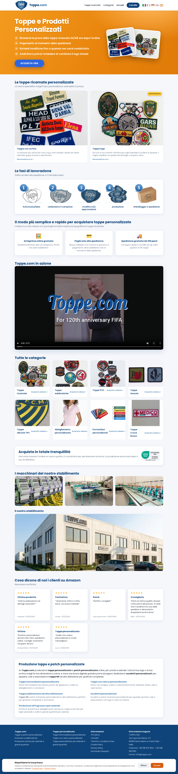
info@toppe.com (144, 754)
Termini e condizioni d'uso (102, 741)
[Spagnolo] (161, 5)
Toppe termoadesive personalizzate (69, 735)
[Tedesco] (153, 5)
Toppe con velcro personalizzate (67, 738)
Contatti (95, 738)
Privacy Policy (97, 748)
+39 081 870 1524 (146, 748)
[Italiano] (144, 5)
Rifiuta (144, 765)
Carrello (133, 5)
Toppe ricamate (92, 5)
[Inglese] (157, 5)
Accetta (157, 765)
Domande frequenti (100, 751)
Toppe (38, 5)
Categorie (108, 5)
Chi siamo (95, 735)
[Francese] (148, 5)
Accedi (120, 5)
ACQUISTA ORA (29, 63)
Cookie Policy (97, 744)
